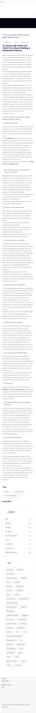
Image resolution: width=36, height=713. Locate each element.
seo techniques (11, 648)
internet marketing (12, 603)
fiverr (8, 594)
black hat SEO (10, 574)
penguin (9, 632)
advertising (10, 569)
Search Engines (11, 640)
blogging (23, 578)
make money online (12, 615)
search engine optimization (14, 636)
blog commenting (11, 578)
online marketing (11, 623)
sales (24, 632)
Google (16, 594)
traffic (8, 657)
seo (21, 640)
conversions (20, 586)
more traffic (10, 619)
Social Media (9, 544)
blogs (8, 582)
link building (10, 611)
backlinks (20, 569)
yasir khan (18, 665)
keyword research (11, 607)
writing (23, 661)
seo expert (10, 644)
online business (22, 619)
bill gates (6, 491)
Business (9, 586)
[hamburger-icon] (33, 15)
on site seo (23, 623)
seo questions (21, 644)
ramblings (8, 531)
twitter (17, 657)
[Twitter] (18, 695)
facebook (19, 590)
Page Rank (10, 627)
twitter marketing (11, 661)
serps (21, 648)
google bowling (11, 598)
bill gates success (19, 491)
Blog (6, 519)
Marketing (8, 523)
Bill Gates (10, 138)
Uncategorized (9, 548)
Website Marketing (11, 552)
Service (7, 540)
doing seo (9, 590)
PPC (17, 632)
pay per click (21, 627)
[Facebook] (18, 691)
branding (17, 582)
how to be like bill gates (10, 495)
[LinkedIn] (18, 699)
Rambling (8, 527)
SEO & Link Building (11, 535)
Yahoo (8, 665)
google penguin (24, 598)
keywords (23, 607)
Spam (20, 652)
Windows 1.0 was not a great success (14, 389)
